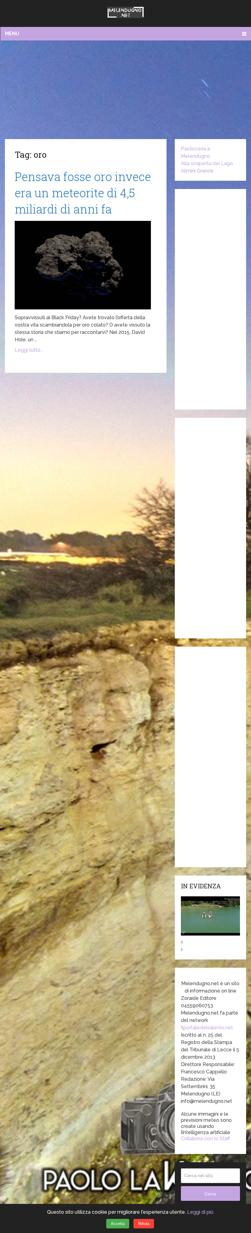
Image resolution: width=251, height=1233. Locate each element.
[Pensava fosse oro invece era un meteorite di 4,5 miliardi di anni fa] (83, 265)
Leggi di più (200, 1212)
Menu (12, 33)
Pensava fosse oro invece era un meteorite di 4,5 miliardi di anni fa (83, 193)
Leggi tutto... (29, 350)
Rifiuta (143, 1223)
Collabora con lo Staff (205, 1138)
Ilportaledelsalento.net (207, 1028)
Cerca (210, 1193)
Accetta (118, 1223)
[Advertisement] (125, 89)
